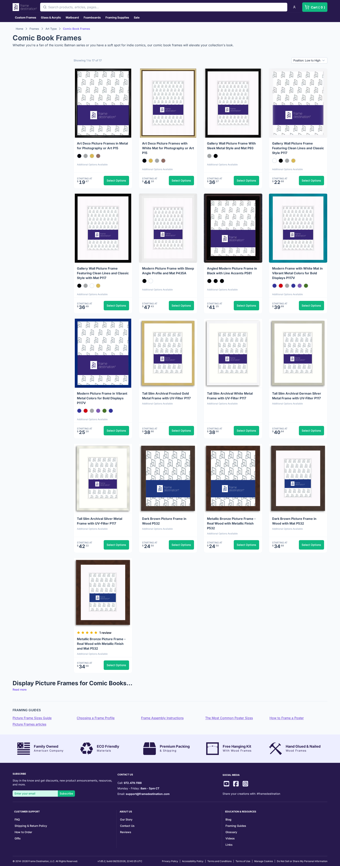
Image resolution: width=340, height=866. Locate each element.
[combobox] (163, 7)
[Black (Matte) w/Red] (209, 281)
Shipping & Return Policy (31, 825)
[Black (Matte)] (215, 281)
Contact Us (127, 825)
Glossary (231, 832)
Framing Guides (235, 825)
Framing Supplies (117, 17)
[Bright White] (274, 160)
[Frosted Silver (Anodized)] (287, 160)
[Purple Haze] (299, 285)
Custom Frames (25, 17)
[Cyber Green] (306, 285)
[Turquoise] (274, 285)
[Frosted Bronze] (98, 156)
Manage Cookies (263, 861)
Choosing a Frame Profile (96, 718)
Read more (20, 689)
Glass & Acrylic (51, 17)
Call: (129, 782)
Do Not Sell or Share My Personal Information (302, 861)
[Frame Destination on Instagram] (245, 784)
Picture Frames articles (29, 724)
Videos (230, 838)
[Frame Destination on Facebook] (236, 784)
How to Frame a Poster (287, 718)
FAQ (17, 819)
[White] (150, 281)
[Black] (144, 281)
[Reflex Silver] (287, 285)
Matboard (72, 17)
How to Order (23, 832)
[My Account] (294, 7)
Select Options (116, 180)
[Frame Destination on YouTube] (226, 784)
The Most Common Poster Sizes (229, 718)
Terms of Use (243, 861)
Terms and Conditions (219, 861)
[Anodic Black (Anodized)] (79, 156)
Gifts (18, 838)
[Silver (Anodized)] (85, 156)
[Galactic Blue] (293, 285)
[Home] (25, 7)
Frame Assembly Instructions (162, 718)
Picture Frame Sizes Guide (32, 718)
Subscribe (66, 793)
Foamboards (92, 17)
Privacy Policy (170, 861)
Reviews (125, 832)
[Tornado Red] (280, 285)
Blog (228, 819)
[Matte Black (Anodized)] (215, 156)
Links (229, 844)
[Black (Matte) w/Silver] (222, 281)
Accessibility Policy (192, 861)
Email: (143, 794)
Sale (137, 17)
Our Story (126, 819)
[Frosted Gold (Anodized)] (293, 160)
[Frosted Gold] (92, 156)
